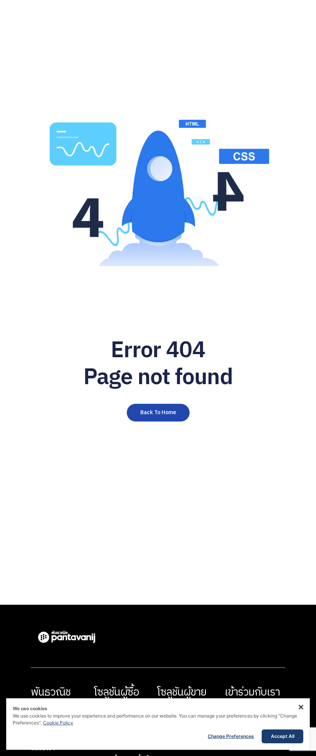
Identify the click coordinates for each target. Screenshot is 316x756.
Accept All (282, 736)
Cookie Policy (58, 723)
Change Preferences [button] (231, 736)
